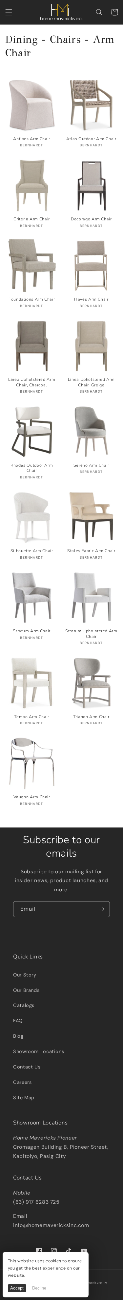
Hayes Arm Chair (91, 299)
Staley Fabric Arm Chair (91, 550)
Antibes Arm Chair (31, 138)
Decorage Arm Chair (91, 219)
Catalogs (23, 1005)
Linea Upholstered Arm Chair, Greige (91, 382)
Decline (39, 1288)
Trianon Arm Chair (91, 716)
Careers (22, 1082)
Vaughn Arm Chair (31, 797)
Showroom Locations (38, 1051)
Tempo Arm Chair (31, 716)
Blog (18, 1036)
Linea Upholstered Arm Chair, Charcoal (31, 382)
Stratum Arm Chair (32, 631)
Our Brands (26, 990)
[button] (8, 12)
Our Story (24, 975)
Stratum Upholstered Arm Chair (91, 633)
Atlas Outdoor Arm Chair (91, 138)
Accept (17, 1288)
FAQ (18, 1020)
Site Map (23, 1097)
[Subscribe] (102, 909)
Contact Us (26, 1067)
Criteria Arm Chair (31, 219)
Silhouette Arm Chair (31, 550)
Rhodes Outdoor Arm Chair (31, 468)
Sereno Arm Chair (91, 465)
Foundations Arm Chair (32, 299)
